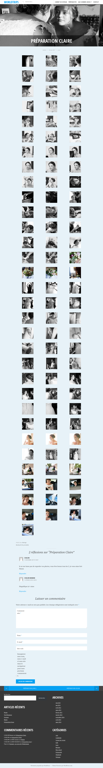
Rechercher (7, 694)
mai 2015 (58, 705)
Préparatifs (73, 2)
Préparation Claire (21, 735)
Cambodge (58, 738)
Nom (19, 635)
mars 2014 (58, 722)
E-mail (20, 642)
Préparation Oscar (73, 688)
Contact (96, 2)
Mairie (5, 720)
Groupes (6, 717)
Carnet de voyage (61, 2)
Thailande (58, 755)
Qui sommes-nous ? (85, 2)
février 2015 (59, 712)
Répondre (22, 573)
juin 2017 (58, 703)
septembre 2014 (60, 717)
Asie (57, 735)
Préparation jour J (29, 688)
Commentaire (20, 612)
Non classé (59, 750)
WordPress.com (68, 765)
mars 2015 (58, 710)
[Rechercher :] (32, 1)
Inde (57, 742)
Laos (57, 745)
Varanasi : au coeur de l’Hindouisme (19, 744)
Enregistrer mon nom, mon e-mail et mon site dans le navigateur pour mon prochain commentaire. (21, 665)
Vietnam (58, 757)
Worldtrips (11, 2)
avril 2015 (58, 707)
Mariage (24, 542)
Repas (5, 712)
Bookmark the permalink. (22, 545)
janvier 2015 (59, 715)
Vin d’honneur (8, 715)
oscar (59, 50)
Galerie (44, 50)
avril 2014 (58, 720)
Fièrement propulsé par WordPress (40, 765)
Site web (20, 648)
